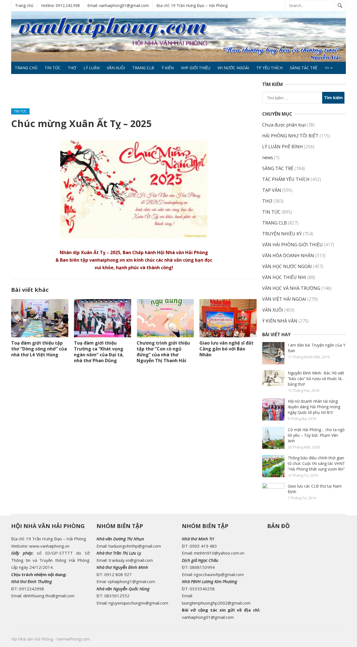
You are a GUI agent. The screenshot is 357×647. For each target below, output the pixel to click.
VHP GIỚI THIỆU (195, 67)
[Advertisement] (112, 93)
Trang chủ (24, 5)
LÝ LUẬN (91, 67)
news (267, 157)
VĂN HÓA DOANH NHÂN (288, 255)
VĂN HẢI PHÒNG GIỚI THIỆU (292, 245)
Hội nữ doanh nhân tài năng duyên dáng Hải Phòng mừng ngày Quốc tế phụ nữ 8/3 (314, 406)
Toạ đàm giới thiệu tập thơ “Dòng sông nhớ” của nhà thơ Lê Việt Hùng (39, 349)
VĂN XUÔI (116, 67)
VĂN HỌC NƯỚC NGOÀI (287, 266)
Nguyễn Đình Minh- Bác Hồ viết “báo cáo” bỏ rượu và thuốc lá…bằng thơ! (316, 378)
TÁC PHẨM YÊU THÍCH (286, 179)
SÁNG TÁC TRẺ (303, 67)
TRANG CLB (143, 67)
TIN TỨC (53, 67)
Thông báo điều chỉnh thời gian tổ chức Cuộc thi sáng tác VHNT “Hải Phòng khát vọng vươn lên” (316, 463)
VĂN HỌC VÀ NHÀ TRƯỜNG (291, 288)
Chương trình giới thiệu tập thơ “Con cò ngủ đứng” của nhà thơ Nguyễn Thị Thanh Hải (163, 351)
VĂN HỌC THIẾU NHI (284, 277)
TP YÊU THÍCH (269, 67)
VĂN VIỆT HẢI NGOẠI (284, 299)
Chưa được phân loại (284, 125)
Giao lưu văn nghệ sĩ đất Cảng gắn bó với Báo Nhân (226, 349)
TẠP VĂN (271, 190)
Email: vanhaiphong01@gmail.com (118, 5)
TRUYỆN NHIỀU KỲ (282, 234)
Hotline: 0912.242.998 (60, 5)
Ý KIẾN (167, 67)
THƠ (72, 67)
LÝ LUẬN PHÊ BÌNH (282, 147)
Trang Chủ (26, 67)
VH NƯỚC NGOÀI (233, 67)
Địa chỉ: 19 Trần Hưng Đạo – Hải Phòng (192, 5)
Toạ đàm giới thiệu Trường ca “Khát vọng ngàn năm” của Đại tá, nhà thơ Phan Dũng (99, 351)
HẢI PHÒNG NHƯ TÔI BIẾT (290, 136)
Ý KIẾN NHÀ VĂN (279, 321)
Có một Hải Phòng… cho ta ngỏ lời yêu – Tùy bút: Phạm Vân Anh (316, 435)
